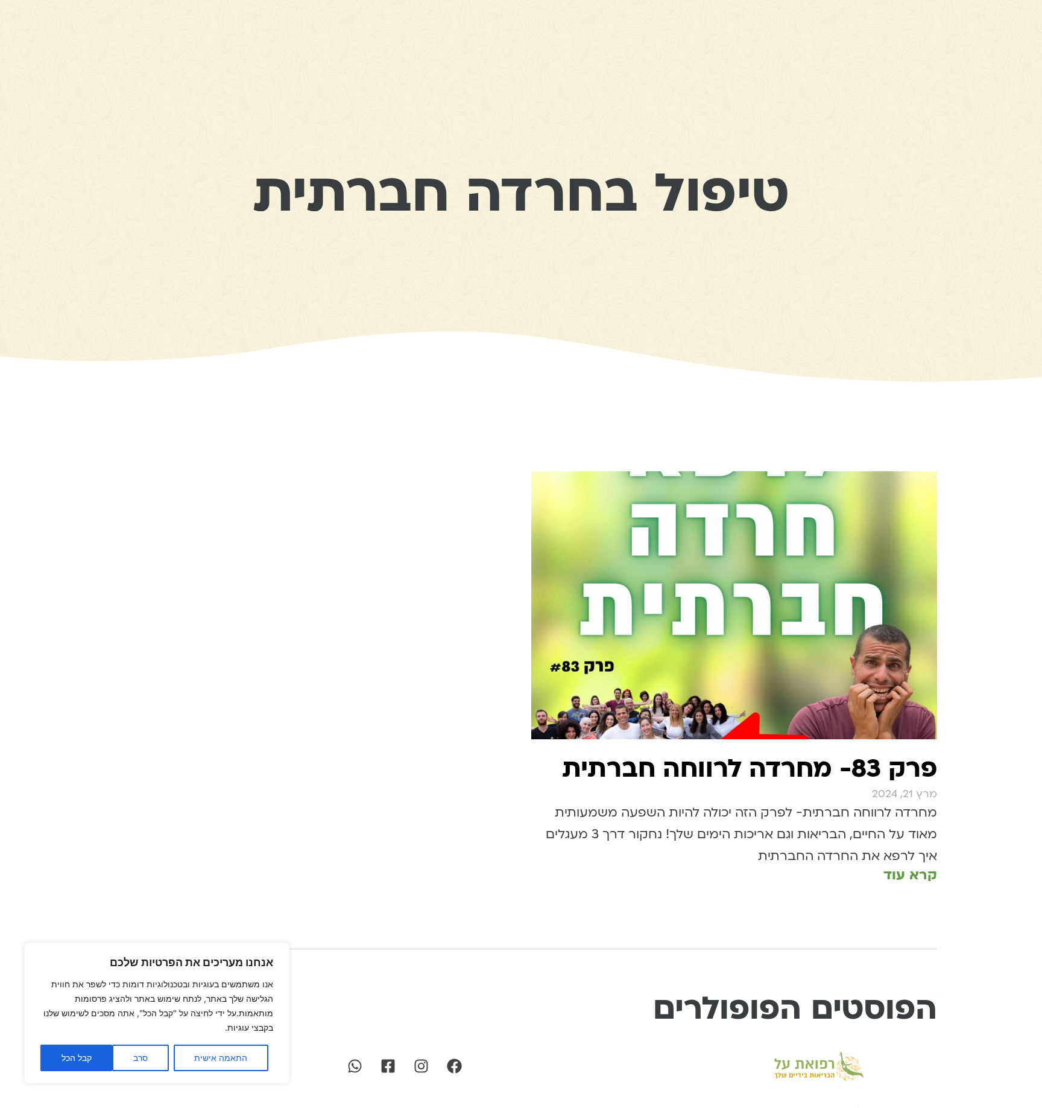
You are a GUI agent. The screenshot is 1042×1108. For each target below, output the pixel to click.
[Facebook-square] (388, 1066)
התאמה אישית (220, 1057)
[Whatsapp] (354, 1066)
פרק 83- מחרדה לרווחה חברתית (749, 768)
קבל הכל (77, 1057)
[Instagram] (421, 1066)
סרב (140, 1057)
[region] (156, 1013)
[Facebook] (454, 1066)
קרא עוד (910, 874)
